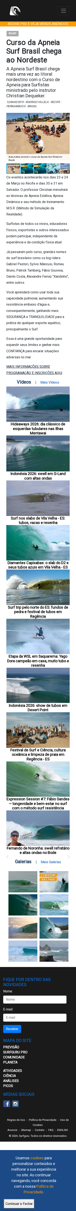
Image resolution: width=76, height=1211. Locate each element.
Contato (40, 1130)
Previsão (11, 1047)
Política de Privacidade (42, 1119)
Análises (11, 1081)
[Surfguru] (15, 11)
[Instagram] (15, 1103)
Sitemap (26, 1130)
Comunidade (14, 1057)
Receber (12, 1029)
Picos (8, 1086)
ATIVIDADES (12, 1071)
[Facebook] (6, 1103)
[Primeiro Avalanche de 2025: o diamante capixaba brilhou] (53, 905)
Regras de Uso (16, 1119)
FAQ (50, 1130)
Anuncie (12, 1130)
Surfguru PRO (15, 1052)
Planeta (10, 1062)
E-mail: (8, 1009)
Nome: (8, 991)
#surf (12, 33)
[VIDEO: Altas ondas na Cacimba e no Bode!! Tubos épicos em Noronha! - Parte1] (53, 928)
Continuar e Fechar (19, 1204)
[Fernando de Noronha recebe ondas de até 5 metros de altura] (53, 951)
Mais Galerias (51, 862)
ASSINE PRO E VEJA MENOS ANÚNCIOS (38, 24)
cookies (37, 1158)
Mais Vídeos (49, 382)
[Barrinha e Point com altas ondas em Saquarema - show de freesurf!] (22, 905)
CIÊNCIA (9, 1076)
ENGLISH (62, 1130)
